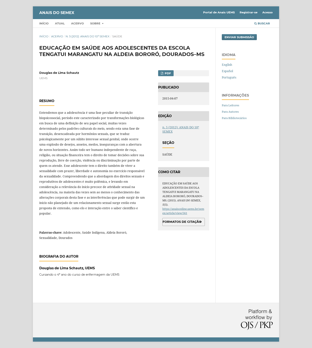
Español (227, 71)
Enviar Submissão (239, 37)
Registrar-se (248, 12)
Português (229, 77)
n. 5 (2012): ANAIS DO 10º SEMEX (88, 36)
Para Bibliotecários (234, 118)
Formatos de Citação (182, 222)
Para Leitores (230, 105)
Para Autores (230, 112)
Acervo (77, 23)
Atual (60, 23)
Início (44, 23)
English (227, 65)
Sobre (95, 23)
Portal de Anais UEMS (219, 12)
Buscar (263, 23)
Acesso (267, 12)
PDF (167, 73)
